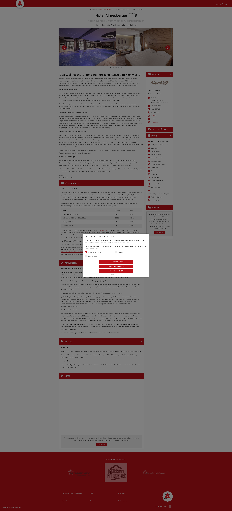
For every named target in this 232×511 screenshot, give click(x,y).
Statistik (120, 252)
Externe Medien (93, 256)
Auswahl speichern (116, 271)
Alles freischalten (116, 262)
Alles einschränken (116, 266)
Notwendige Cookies (94, 252)
